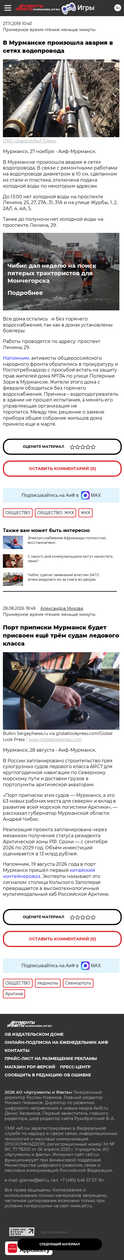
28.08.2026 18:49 (19, 608)
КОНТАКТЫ (17, 1050)
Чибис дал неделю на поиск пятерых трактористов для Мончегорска (51, 273)
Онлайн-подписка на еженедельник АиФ (56, 1042)
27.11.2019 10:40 (17, 23)
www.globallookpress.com (55, 739)
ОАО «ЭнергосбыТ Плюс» (30, 141)
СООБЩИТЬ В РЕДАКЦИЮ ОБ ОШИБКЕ (48, 1075)
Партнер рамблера (54, 1232)
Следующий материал (60, 1244)
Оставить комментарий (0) (62, 468)
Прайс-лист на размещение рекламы (51, 1058)
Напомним (16, 358)
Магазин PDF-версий (30, 1067)
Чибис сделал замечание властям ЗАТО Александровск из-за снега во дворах (63, 577)
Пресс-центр (75, 1067)
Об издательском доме (34, 1034)
